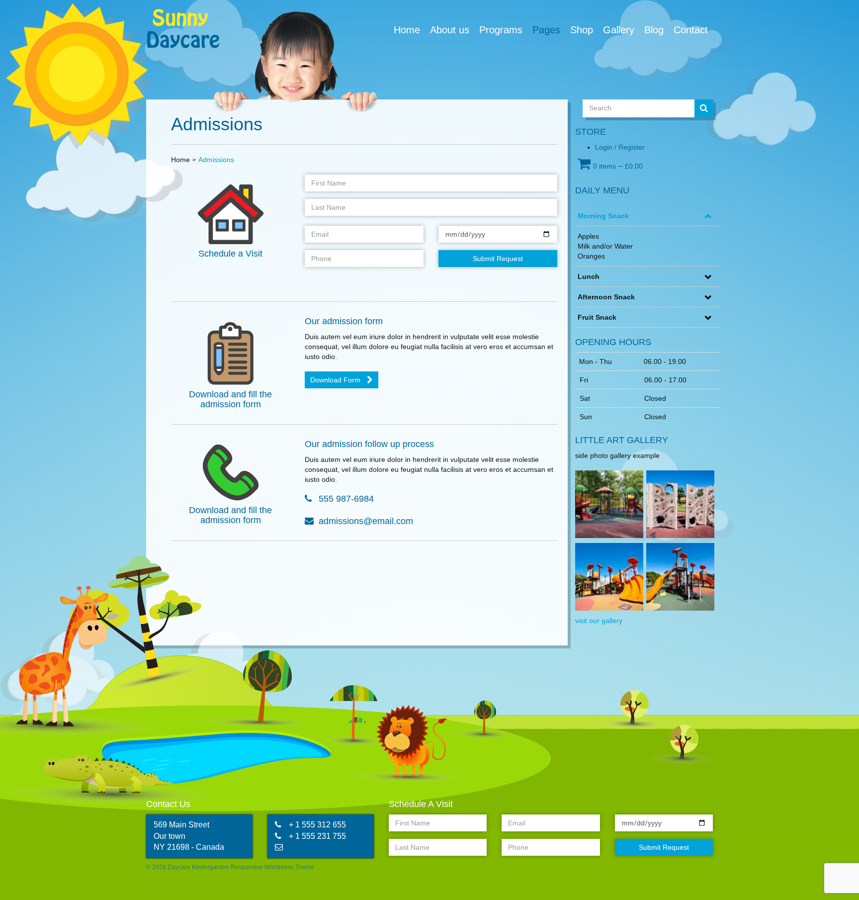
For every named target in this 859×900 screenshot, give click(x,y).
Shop (581, 29)
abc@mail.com (315, 847)
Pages (546, 29)
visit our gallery (598, 621)
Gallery (618, 29)
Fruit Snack (597, 317)
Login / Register (620, 147)
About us (449, 29)
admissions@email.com (366, 521)
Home (407, 29)
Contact (691, 29)
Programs (500, 29)
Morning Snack (603, 216)
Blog (654, 29)
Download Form (335, 380)
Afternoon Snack (606, 297)
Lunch (589, 276)
